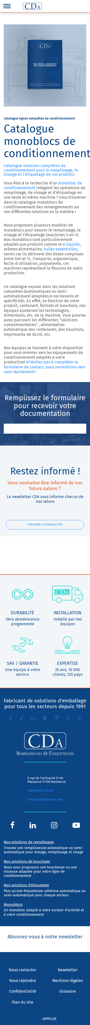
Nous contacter (22, 970)
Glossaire (67, 991)
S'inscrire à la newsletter (45, 524)
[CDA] (32, 6)
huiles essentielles (60, 249)
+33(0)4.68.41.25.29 (40, 790)
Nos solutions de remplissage (29, 842)
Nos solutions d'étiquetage (26, 885)
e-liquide (71, 244)
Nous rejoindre (22, 980)
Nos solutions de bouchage (27, 861)
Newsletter (68, 970)
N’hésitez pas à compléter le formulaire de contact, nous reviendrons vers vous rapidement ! (44, 367)
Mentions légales (67, 980)
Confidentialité (22, 991)
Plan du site (22, 1002)
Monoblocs (13, 904)
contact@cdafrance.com (45, 799)
